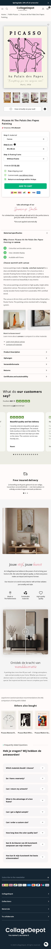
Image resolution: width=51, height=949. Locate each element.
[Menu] (2, 9)
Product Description (12, 352)
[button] (25, 139)
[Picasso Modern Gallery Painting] (42, 720)
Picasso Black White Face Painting (25, 733)
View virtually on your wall (24, 109)
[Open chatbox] (46, 944)
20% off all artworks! (25, 3)
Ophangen (8, 358)
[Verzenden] (47, 877)
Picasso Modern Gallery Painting (42, 733)
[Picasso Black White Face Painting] (25, 720)
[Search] (7, 9)
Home (3, 14)
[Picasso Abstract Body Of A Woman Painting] (9, 720)
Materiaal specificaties (13, 233)
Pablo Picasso (13, 14)
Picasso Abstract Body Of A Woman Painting (8, 733)
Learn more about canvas (15, 342)
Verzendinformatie (11, 364)
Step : (8, 144)
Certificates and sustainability (16, 376)
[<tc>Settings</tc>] (43, 8)
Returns (7, 370)
